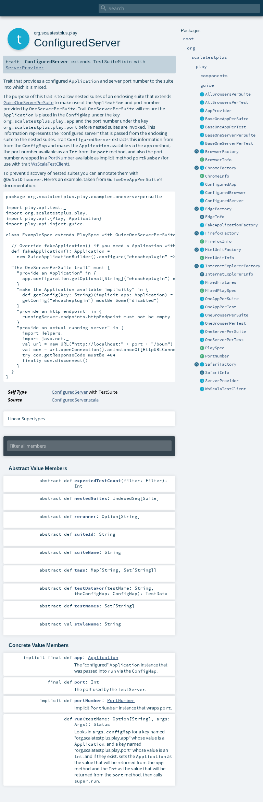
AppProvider (218, 110)
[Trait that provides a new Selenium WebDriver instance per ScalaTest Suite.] (202, 315)
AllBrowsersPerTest (226, 102)
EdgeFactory (218, 209)
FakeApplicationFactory (231, 225)
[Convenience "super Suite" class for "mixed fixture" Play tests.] (202, 291)
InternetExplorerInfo (229, 274)
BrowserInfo (218, 159)
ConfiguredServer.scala (75, 400)
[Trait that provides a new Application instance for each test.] (202, 127)
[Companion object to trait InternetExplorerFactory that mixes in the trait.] (196, 266)
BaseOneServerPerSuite (230, 135)
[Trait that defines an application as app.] (202, 111)
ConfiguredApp (220, 184)
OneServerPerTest (224, 339)
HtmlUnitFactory (223, 249)
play (73, 33)
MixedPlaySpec (220, 290)
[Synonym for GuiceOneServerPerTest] (202, 340)
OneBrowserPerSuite (226, 315)
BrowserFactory (222, 151)
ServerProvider (222, 380)
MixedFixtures (220, 282)
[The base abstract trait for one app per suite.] (202, 119)
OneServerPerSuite (225, 331)
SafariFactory (220, 364)
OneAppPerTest (220, 307)
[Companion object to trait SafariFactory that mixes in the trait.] (196, 364)
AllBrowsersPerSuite (228, 94)
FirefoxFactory (222, 233)
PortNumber (217, 356)
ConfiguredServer (224, 200)
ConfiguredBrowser (225, 192)
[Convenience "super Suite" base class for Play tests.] (202, 348)
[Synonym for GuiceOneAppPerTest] (202, 307)
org (37, 33)
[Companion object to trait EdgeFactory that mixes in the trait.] (196, 209)
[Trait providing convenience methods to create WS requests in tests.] (202, 389)
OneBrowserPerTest (225, 323)
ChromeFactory (220, 168)
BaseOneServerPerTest (229, 143)
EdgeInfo (214, 216)
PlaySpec (214, 348)
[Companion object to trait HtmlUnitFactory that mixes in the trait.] (196, 250)
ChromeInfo (217, 176)
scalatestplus (54, 33)
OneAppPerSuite (222, 298)
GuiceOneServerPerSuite (28, 102)
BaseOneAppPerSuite (226, 118)
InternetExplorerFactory (232, 266)
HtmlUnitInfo (219, 257)
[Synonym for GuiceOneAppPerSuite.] (202, 299)
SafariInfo (217, 372)
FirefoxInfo (218, 241)
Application (103, 657)
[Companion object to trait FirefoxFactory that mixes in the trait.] (196, 233)
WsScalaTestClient (225, 388)
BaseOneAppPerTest (225, 127)
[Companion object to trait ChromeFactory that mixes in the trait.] (196, 168)
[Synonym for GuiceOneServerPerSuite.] (202, 332)
